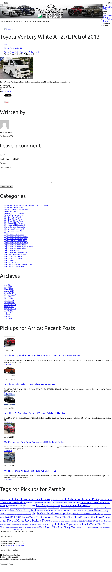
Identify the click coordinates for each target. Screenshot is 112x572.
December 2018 (9, 303)
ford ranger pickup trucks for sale (18, 508)
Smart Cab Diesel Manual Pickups (87, 513)
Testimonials (107, 7)
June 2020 (7, 285)
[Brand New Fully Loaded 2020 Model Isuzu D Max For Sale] (9, 375)
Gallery (105, 13)
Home (6, 2)
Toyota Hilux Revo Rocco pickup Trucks (18, 247)
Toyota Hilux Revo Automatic (42, 517)
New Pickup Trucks (107, 16)
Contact (105, 25)
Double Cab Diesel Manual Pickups (22, 506)
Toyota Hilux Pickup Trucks (14, 235)
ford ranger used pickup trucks (81, 508)
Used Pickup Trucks (107, 20)
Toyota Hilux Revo (16, 517)
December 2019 (9, 293)
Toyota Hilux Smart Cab (12, 250)
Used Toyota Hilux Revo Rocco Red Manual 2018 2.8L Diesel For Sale (34, 442)
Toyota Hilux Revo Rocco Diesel (84, 521)
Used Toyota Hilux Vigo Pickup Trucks (18, 264)
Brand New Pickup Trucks (13, 207)
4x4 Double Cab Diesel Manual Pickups (77, 499)
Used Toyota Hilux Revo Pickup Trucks (58, 527)
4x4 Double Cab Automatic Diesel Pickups (26, 499)
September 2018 (10, 309)
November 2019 (10, 295)
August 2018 (8, 311)
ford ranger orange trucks (96, 505)
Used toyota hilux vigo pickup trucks (92, 527)
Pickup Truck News (25, 514)
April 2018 (8, 318)
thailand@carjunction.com (14, 545)
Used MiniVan (9, 260)
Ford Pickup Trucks (11, 211)
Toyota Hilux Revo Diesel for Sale (16, 237)
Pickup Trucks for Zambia (13, 48)
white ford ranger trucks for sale (24, 529)
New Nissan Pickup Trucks (13, 221)
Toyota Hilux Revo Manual (68, 517)
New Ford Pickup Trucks (13, 217)
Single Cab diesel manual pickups (52, 513)
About (105, 5)
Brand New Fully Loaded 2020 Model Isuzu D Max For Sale (29, 384)
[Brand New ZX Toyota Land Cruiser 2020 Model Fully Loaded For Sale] (9, 404)
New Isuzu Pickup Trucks (13, 219)
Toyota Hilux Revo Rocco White (15, 248)
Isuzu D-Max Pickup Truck (23, 510)
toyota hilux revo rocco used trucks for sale (18, 524)
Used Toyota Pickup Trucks (14, 266)
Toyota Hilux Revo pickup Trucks (16, 243)
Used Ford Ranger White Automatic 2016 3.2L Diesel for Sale (31, 471)
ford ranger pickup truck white (35, 508)
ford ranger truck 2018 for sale (51, 508)
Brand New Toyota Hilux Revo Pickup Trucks (66, 502)
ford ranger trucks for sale (66, 508)
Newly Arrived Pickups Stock (14, 225)
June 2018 (7, 315)
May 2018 (7, 316)
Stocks (105, 11)
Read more (8, 364)
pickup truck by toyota (13, 514)
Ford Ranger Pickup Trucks (14, 213)
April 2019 (8, 297)
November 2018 (10, 305)
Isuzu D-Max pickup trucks (13, 215)
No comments (7, 91)
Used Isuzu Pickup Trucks (13, 258)
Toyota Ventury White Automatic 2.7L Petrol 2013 (21, 52)
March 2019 (8, 299)
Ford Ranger (43, 505)
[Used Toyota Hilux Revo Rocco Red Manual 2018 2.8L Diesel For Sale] (9, 433)
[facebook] (8, 29)
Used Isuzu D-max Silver (13, 256)
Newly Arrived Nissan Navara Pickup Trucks (54, 510)
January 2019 (9, 301)
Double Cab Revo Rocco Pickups (16, 209)
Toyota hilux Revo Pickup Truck (15, 241)
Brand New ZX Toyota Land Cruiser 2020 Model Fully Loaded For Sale (34, 413)
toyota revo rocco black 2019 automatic (16, 527)
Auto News (106, 23)
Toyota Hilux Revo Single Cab (38, 524)
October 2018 (9, 307)
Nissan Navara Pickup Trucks (14, 227)
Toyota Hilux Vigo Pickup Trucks (16, 252)
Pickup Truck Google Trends (14, 229)
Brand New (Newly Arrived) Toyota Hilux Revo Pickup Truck (26, 205)
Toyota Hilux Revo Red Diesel (15, 245)
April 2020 (8, 287)
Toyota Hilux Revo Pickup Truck (15, 239)
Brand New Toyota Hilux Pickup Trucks (38, 502)
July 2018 (7, 313)
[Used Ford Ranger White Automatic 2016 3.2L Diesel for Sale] (9, 462)
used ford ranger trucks (32, 527)
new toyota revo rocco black (79, 510)
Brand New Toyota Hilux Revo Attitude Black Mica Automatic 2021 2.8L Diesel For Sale (42, 355)
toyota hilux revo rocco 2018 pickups (60, 521)
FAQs (105, 9)
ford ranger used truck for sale (97, 508)
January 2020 (9, 291)
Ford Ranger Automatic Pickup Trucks (70, 505)
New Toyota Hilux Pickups (13, 223)
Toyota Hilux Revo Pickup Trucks (29, 520)
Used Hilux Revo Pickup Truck (15, 254)
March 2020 (8, 289)
